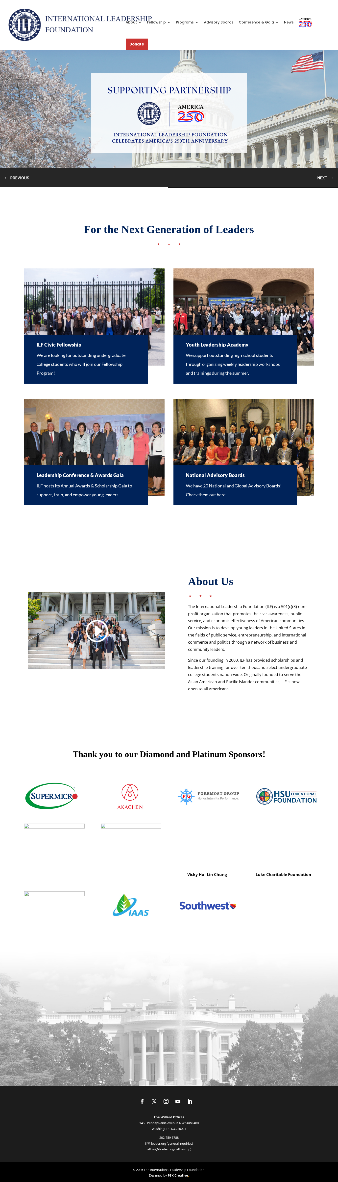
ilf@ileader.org (155, 1143)
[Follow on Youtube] (178, 1101)
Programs (185, 22)
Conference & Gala (256, 22)
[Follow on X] (154, 1101)
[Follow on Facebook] (142, 1101)
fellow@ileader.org (160, 1149)
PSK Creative (177, 1175)
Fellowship (156, 22)
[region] (169, 117)
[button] (169, 117)
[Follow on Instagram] (166, 1101)
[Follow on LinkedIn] (190, 1101)
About (131, 22)
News (289, 22)
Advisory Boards (219, 22)
